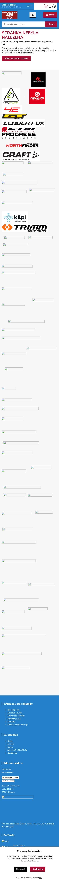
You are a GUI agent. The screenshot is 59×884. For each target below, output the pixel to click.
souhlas (40, 856)
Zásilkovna (12, 753)
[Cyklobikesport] (17, 807)
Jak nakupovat (13, 710)
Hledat (51, 24)
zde (40, 878)
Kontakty (11, 722)
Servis (10, 747)
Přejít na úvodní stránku (16, 58)
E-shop (11, 744)
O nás (10, 741)
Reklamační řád (14, 719)
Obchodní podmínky (16, 716)
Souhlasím (38, 869)
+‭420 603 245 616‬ (9, 5)
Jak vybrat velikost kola (17, 750)
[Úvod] (13, 15)
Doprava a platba (15, 713)
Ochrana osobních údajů (18, 725)
